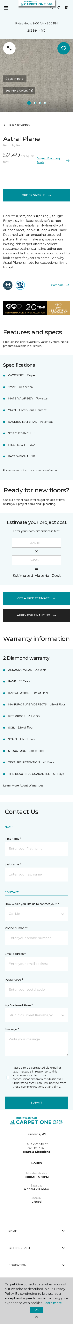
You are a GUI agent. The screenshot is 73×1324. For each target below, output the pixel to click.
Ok (36, 1310)
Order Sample (33, 195)
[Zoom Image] (9, 48)
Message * (12, 1029)
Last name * (13, 864)
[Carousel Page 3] (40, 103)
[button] (51, 7)
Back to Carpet (19, 124)
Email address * (15, 953)
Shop (13, 1230)
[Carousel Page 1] (29, 103)
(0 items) (66, 7)
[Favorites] (58, 7)
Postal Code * (14, 979)
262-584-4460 (36, 30)
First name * (13, 838)
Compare (57, 285)
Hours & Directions (36, 1152)
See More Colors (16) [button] (19, 90)
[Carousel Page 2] (35, 103)
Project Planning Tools (48, 160)
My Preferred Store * (19, 1005)
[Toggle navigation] (5, 7)
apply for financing (33, 615)
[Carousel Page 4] (45, 103)
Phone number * (16, 928)
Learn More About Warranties (23, 785)
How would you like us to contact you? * (32, 904)
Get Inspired (19, 1248)
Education (17, 1265)
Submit (36, 1102)
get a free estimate (33, 598)
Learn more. (52, 1303)
